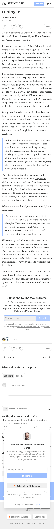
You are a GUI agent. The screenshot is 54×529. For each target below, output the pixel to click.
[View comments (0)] (14, 26)
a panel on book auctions (33, 33)
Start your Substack (20, 517)
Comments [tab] (8, 376)
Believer (31, 46)
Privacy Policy (28, 497)
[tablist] (13, 375)
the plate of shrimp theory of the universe (24, 180)
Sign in (48, 4)
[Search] (49, 408)
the (26, 46)
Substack (14, 523)
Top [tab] (5, 409)
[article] (27, 421)
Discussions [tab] (22, 409)
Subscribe (39, 4)
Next (45, 357)
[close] (46, 433)
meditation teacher (15, 126)
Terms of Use (41, 492)
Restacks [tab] (19, 376)
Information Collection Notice (35, 494)
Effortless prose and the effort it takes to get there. (24, 420)
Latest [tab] (12, 409)
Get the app (40, 517)
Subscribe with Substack (29, 485)
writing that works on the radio (19, 416)
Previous (10, 357)
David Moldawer (9, 18)
